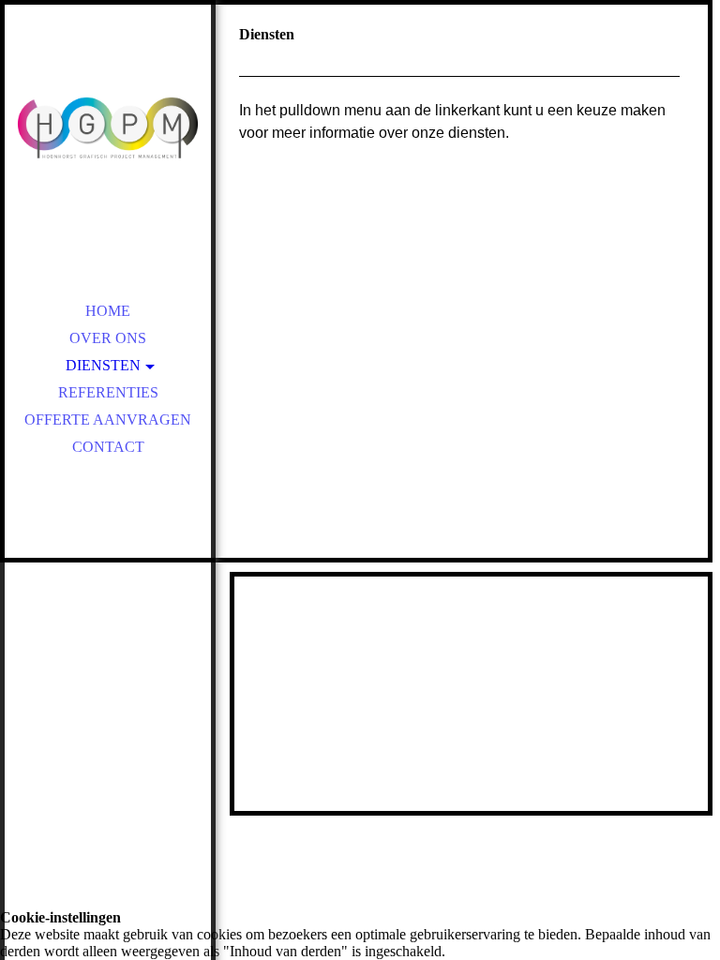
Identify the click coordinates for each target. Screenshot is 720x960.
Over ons (107, 338)
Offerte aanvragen (107, 420)
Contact (108, 447)
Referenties (108, 392)
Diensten (103, 365)
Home (107, 311)
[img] (108, 131)
